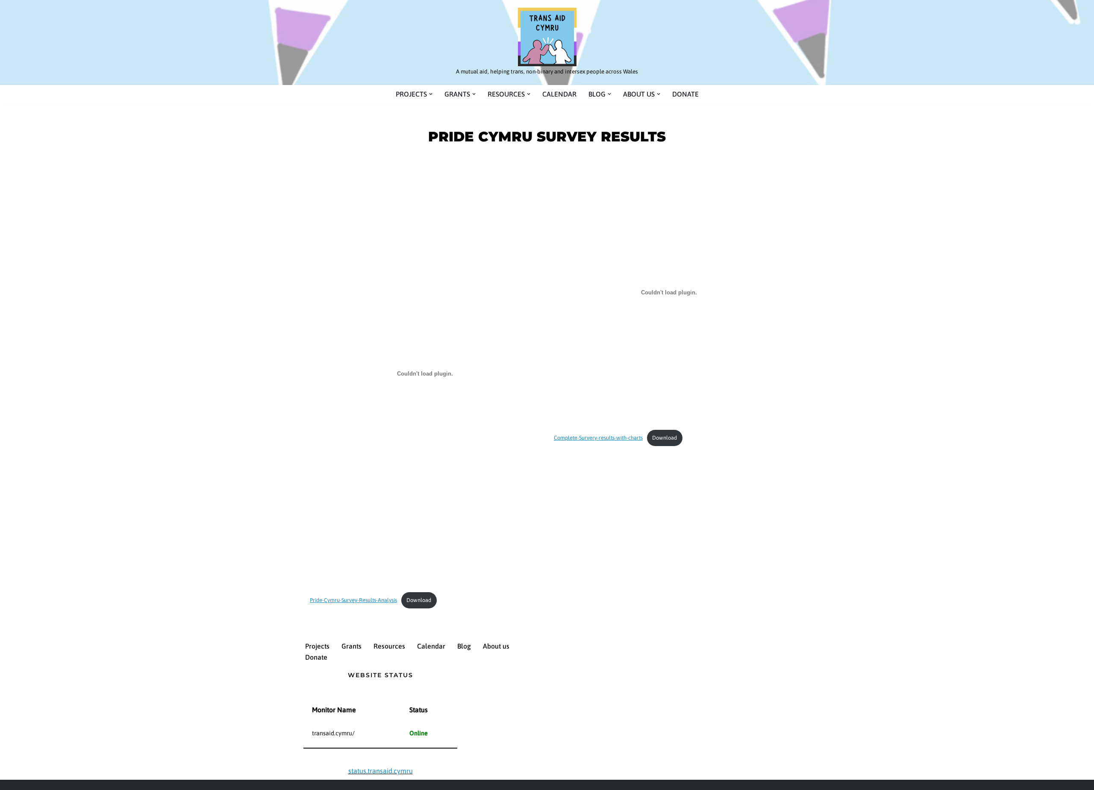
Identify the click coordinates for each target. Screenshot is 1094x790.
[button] (430, 94)
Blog (464, 646)
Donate (685, 94)
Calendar (559, 94)
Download (418, 600)
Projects (317, 646)
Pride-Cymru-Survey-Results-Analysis (353, 600)
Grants (351, 646)
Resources (389, 646)
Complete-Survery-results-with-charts (598, 438)
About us (496, 646)
